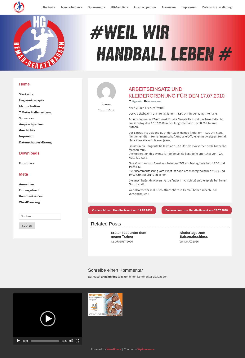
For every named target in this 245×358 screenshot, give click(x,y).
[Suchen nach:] (40, 216)
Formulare (169, 7)
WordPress (114, 349)
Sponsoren (95, 7)
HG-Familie (118, 7)
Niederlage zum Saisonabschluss (194, 234)
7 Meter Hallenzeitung (35, 112)
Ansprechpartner (145, 7)
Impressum (189, 7)
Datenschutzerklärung (217, 7)
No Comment (154, 101)
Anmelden (26, 184)
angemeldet (109, 276)
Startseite (48, 7)
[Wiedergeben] (18, 341)
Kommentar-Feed (31, 196)
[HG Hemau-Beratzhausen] (19, 5)
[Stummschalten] (71, 341)
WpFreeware (145, 349)
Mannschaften (71, 7)
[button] (48, 318)
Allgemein (137, 101)
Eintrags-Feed (29, 190)
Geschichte (27, 130)
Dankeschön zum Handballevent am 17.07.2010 (196, 210)
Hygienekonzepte (31, 100)
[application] (47, 319)
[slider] (45, 341)
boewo (106, 104)
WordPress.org (29, 202)
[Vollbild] (77, 341)
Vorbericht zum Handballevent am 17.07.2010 (122, 210)
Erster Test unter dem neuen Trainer (128, 234)
